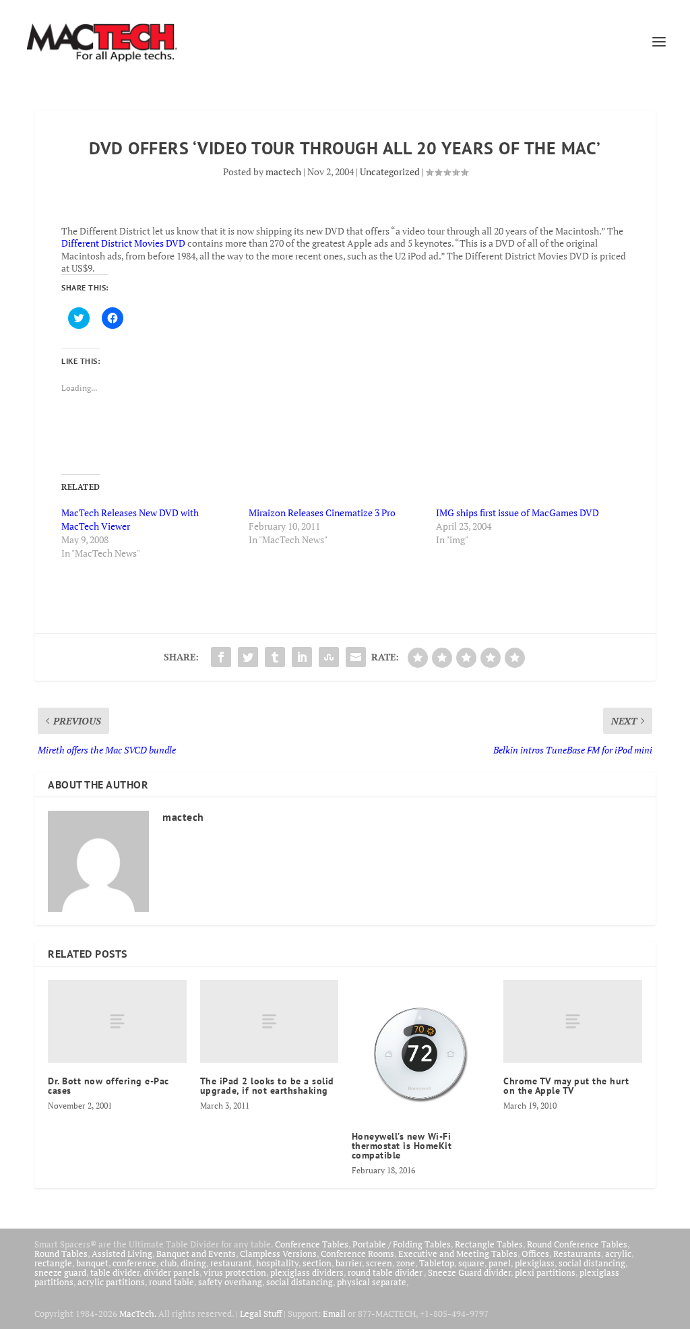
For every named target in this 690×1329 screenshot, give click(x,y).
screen (379, 1263)
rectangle (53, 1263)
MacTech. (137, 1313)
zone (405, 1263)
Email (334, 1313)
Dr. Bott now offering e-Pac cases (108, 1085)
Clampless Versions (278, 1253)
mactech (283, 171)
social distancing (592, 1263)
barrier (349, 1263)
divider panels (171, 1272)
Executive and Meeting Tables (458, 1253)
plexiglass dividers (307, 1272)
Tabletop (436, 1263)
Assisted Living (122, 1253)
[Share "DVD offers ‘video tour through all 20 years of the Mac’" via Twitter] (247, 657)
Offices (535, 1253)
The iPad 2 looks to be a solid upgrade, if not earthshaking (267, 1085)
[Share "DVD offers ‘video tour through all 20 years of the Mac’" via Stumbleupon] (328, 657)
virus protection (234, 1272)
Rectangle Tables (489, 1244)
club (168, 1263)
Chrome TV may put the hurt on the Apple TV (566, 1085)
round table (171, 1282)
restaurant (231, 1263)
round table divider (386, 1272)
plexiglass (535, 1263)
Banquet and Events (196, 1253)
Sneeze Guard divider (469, 1272)
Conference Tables (311, 1244)
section (317, 1263)
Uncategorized (390, 171)
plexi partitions (545, 1272)
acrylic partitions (111, 1282)
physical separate (371, 1282)
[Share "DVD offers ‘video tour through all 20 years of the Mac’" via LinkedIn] (301, 657)
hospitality (277, 1263)
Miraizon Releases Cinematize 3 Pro (322, 512)
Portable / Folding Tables (401, 1244)
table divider (114, 1272)
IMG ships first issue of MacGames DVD (517, 512)
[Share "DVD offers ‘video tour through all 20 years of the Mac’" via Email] (355, 657)
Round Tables (61, 1253)
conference (134, 1263)
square (471, 1263)
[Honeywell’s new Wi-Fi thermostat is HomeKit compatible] (421, 1049)
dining (193, 1263)
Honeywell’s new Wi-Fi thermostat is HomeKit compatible (402, 1145)
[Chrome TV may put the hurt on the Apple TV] (572, 1021)
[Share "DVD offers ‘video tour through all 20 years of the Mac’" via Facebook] (221, 657)
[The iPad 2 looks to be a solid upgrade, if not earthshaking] (269, 1021)
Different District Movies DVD (123, 243)
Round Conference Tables (577, 1244)
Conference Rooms (357, 1253)
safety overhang (230, 1282)
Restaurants (577, 1253)
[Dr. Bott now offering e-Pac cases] (117, 1021)
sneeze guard (60, 1272)
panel (500, 1263)
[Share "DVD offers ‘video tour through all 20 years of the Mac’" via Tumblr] (274, 657)
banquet (92, 1263)
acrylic (618, 1253)
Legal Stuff (261, 1313)
